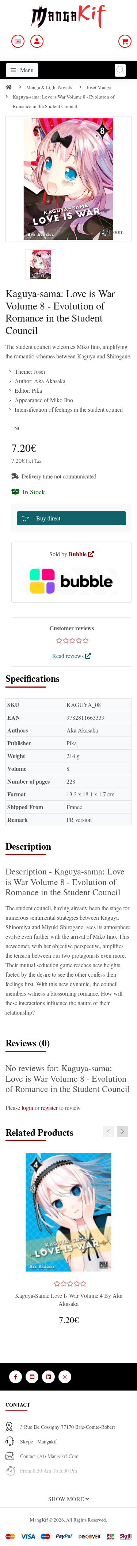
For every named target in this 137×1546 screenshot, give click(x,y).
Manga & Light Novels (49, 87)
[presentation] (108, 1131)
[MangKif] (68, 15)
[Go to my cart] (125, 41)
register (49, 1107)
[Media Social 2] (32, 1376)
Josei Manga (99, 87)
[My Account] (36, 41)
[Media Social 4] (64, 1376)
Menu (26, 70)
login (27, 1107)
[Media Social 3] (48, 1376)
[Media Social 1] (15, 1376)
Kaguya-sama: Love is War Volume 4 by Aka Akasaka (68, 1299)
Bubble (78, 554)
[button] (68, 1499)
